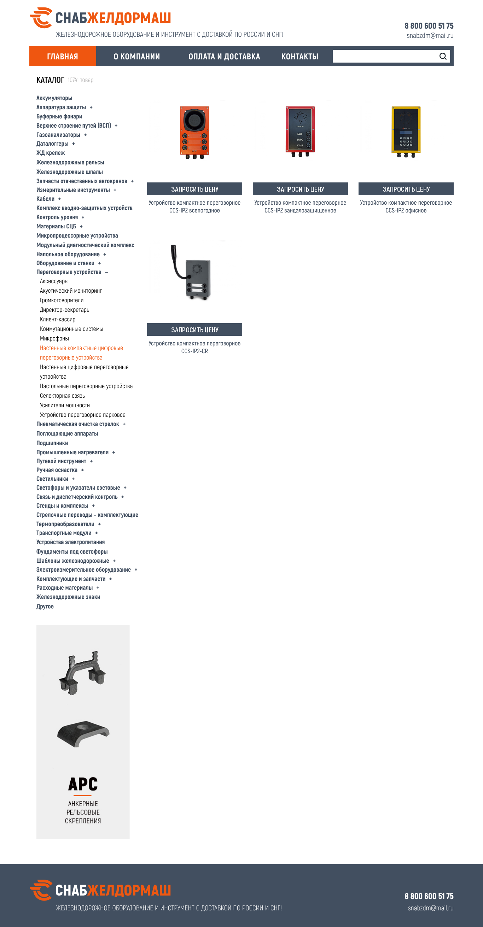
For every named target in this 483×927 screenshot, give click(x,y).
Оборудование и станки (65, 263)
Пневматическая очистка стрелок (77, 423)
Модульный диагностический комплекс (85, 245)
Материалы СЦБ (56, 226)
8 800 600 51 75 (429, 25)
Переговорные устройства (68, 271)
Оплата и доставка (224, 56)
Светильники (52, 478)
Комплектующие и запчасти (71, 578)
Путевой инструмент (61, 461)
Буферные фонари (59, 116)
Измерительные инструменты (73, 189)
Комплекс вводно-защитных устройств (84, 207)
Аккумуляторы (54, 97)
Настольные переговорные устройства (86, 386)
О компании (137, 56)
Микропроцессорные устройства (77, 235)
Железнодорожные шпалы (69, 171)
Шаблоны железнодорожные (72, 560)
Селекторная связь (62, 395)
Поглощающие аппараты (67, 433)
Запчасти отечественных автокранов (81, 181)
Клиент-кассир (58, 319)
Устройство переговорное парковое (83, 414)
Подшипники (52, 443)
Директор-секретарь (64, 309)
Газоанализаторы (58, 134)
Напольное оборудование (68, 254)
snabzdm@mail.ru (430, 35)
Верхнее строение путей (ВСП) (73, 125)
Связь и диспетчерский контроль (77, 496)
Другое (45, 606)
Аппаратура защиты (61, 107)
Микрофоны (54, 338)
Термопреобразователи (65, 523)
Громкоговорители (61, 300)
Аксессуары (54, 281)
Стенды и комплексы (62, 505)
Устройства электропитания (70, 542)
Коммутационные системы (71, 328)
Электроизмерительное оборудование (83, 569)
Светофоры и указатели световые (78, 487)
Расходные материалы (64, 587)
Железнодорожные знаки (68, 596)
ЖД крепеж (50, 152)
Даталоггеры (52, 143)
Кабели (45, 198)
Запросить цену (195, 189)
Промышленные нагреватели (72, 452)
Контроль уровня (57, 217)
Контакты (300, 56)
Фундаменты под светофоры (72, 551)
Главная (62, 56)
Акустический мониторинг (71, 290)
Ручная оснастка (56, 469)
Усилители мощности (65, 405)
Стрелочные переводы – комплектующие (87, 514)
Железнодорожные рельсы (70, 162)
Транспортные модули (63, 532)
